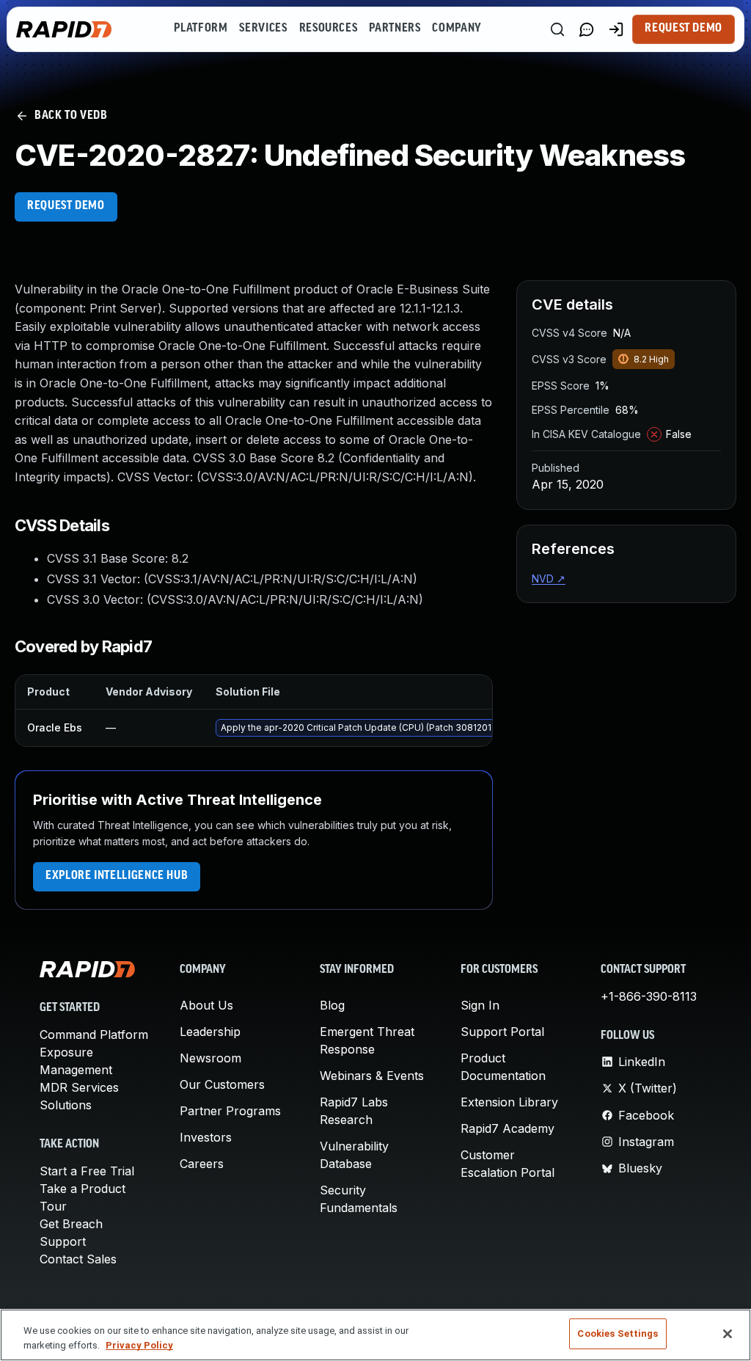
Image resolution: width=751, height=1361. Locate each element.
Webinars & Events (372, 1075)
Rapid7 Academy (507, 1128)
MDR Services (79, 1087)
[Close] (727, 1334)
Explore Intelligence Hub (116, 876)
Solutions (66, 1105)
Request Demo (683, 28)
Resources (328, 28)
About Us (206, 1005)
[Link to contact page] (587, 29)
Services (263, 28)
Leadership (210, 1031)
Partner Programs (230, 1110)
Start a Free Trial (87, 1171)
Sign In (480, 1005)
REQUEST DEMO (66, 206)
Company (456, 28)
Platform (200, 28)
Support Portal (502, 1031)
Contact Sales (78, 1259)
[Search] (557, 29)
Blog (332, 1005)
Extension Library (509, 1102)
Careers (202, 1163)
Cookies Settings (617, 1333)
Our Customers (222, 1084)
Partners (394, 28)
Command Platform (94, 1034)
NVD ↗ (548, 578)
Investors (206, 1137)
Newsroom (210, 1058)
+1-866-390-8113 (649, 996)
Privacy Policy (139, 1345)
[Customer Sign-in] (616, 29)
